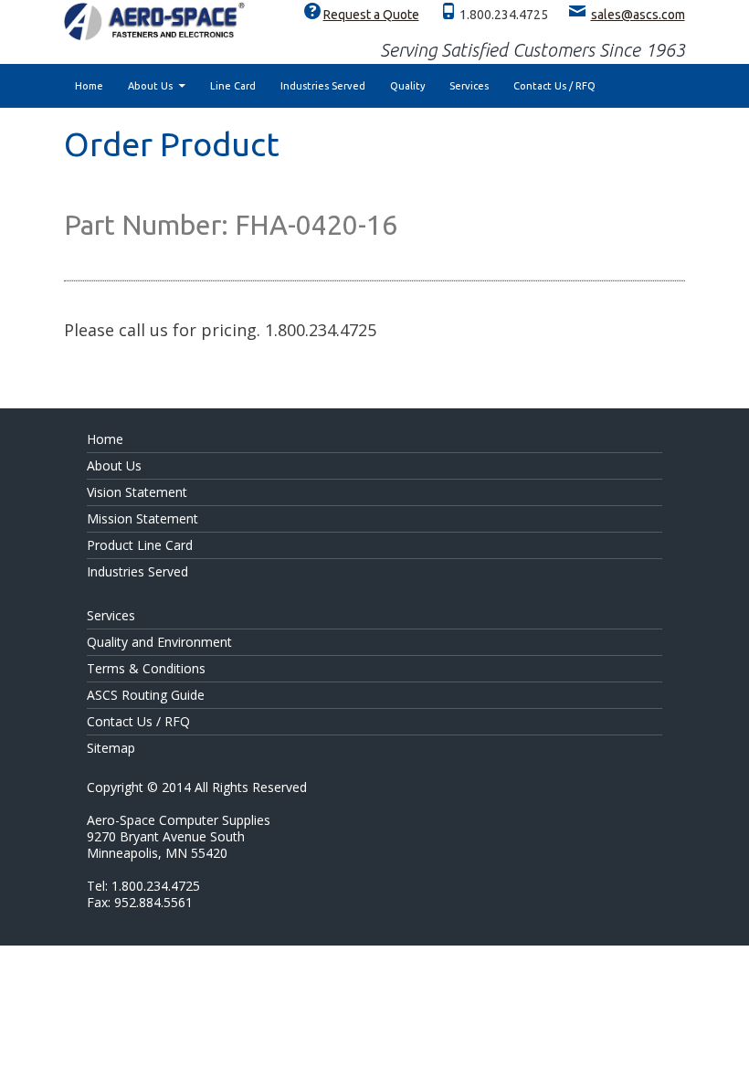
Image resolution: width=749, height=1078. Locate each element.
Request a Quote (371, 14)
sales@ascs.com (638, 14)
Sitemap (111, 747)
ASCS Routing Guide (146, 694)
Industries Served (322, 85)
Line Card (233, 85)
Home (89, 85)
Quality (407, 85)
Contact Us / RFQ (554, 85)
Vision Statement (137, 492)
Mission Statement (142, 518)
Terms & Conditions (146, 668)
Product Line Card (140, 545)
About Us (150, 85)
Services (469, 85)
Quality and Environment (159, 641)
